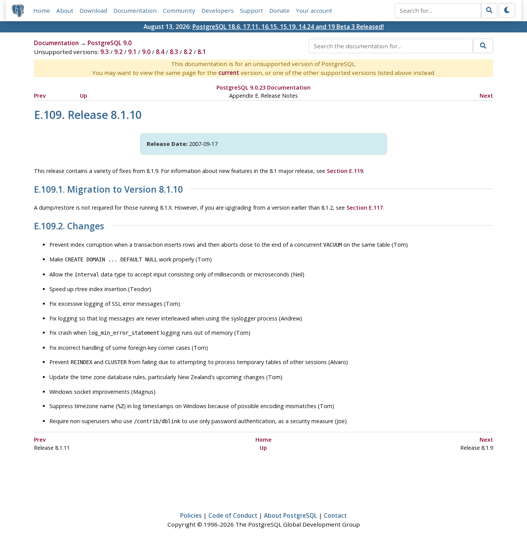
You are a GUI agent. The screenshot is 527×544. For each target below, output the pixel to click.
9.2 (118, 52)
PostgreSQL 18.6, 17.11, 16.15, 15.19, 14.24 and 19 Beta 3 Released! (288, 27)
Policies (191, 515)
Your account (314, 10)
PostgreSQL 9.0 (110, 43)
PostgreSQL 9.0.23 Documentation (263, 87)
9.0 (146, 52)
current (228, 72)
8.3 (174, 52)
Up (83, 95)
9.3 (104, 52)
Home (41, 10)
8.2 (188, 52)
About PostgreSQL (290, 515)
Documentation (135, 10)
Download (93, 10)
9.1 (132, 52)
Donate (279, 10)
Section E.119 (345, 171)
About (64, 10)
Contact (335, 515)
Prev (40, 95)
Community (179, 10)
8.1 (202, 52)
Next (486, 95)
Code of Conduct (232, 515)
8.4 (160, 52)
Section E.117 (364, 207)
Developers (217, 10)
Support (251, 10)
